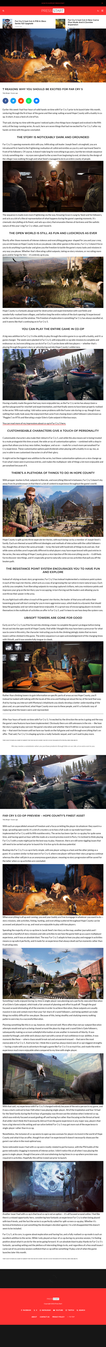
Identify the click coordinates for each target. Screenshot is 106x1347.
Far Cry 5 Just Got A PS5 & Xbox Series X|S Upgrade (30, 22)
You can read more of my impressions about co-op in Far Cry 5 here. (34, 423)
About (34, 1317)
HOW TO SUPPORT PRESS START (53, 3)
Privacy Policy (58, 1317)
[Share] (5, 101)
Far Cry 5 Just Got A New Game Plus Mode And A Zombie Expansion (83, 22)
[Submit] (21, 101)
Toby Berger (6, 93)
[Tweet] (13, 101)
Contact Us (44, 1317)
